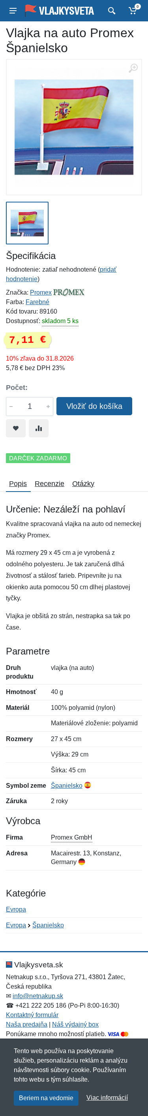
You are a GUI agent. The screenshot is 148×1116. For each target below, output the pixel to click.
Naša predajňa (26, 1024)
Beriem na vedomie (46, 1098)
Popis (18, 484)
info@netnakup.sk (38, 996)
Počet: (17, 388)
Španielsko (66, 785)
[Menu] (13, 11)
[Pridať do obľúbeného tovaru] (16, 428)
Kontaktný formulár (32, 1015)
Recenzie (49, 484)
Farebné (37, 302)
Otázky (83, 484)
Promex (41, 292)
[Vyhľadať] (110, 10)
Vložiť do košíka (94, 406)
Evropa (16, 909)
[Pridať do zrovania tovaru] (39, 428)
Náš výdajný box (75, 1024)
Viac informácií (107, 1097)
